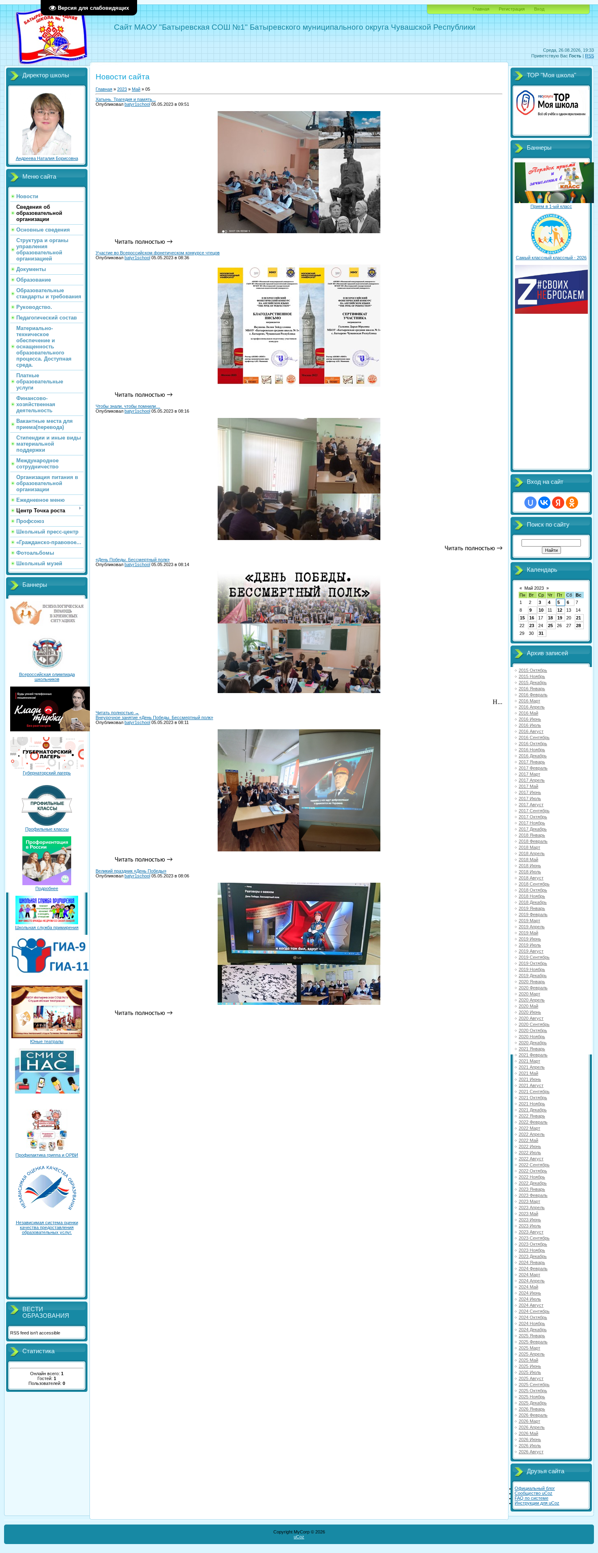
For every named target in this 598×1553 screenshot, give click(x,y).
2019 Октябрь (533, 963)
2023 (122, 89)
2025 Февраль (533, 1341)
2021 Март (529, 1061)
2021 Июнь (530, 1079)
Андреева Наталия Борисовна (47, 158)
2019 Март (529, 920)
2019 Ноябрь (532, 969)
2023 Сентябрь (534, 1238)
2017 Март (529, 774)
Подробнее (46, 888)
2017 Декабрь (533, 829)
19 (559, 617)
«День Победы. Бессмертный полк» (133, 559)
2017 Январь (532, 761)
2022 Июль (530, 1152)
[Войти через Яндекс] (558, 503)
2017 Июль (530, 798)
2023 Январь (532, 1189)
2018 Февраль (533, 841)
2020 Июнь (530, 1012)
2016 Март (529, 700)
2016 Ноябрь (532, 749)
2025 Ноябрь (532, 1396)
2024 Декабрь (533, 1329)
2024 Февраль (533, 1268)
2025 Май (528, 1360)
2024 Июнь (530, 1293)
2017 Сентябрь (534, 810)
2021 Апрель (532, 1067)
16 (531, 617)
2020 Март (529, 993)
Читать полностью (117, 712)
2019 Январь (532, 908)
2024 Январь (532, 1262)
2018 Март (529, 847)
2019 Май (528, 932)
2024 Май (528, 1286)
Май (136, 89)
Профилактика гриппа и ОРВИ (46, 1155)
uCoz (299, 1536)
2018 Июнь (530, 865)
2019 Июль (530, 945)
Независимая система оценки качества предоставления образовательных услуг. (47, 1227)
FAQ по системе (531, 1498)
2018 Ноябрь (532, 896)
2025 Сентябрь (534, 1384)
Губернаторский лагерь (47, 772)
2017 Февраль (533, 768)
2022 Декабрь (533, 1183)
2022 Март (529, 1128)
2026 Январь (532, 1408)
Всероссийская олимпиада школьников (47, 677)
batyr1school (137, 104)
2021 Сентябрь (534, 1091)
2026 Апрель (532, 1427)
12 (559, 610)
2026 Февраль (533, 1415)
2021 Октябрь (533, 1097)
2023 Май (528, 1213)
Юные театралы (46, 1041)
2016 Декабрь (533, 755)
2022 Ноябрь (532, 1177)
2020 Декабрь (533, 1042)
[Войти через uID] (530, 503)
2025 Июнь (530, 1366)
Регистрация (512, 9)
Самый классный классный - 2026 (551, 257)
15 (522, 617)
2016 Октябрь (533, 743)
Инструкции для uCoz (537, 1503)
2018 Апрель (532, 853)
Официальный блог (535, 1488)
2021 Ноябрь (532, 1103)
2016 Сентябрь (534, 737)
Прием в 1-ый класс (551, 206)
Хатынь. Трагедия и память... (126, 99)
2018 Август (531, 877)
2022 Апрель (532, 1134)
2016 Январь (532, 688)
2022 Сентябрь (534, 1164)
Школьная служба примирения (47, 927)
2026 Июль (530, 1445)
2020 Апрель (532, 999)
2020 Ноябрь (532, 1036)
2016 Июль (530, 725)
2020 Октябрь (533, 1030)
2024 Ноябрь (532, 1323)
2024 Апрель (532, 1280)
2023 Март (529, 1201)
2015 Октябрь (533, 670)
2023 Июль (530, 1225)
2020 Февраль (533, 987)
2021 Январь (532, 1048)
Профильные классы (47, 829)
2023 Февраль (533, 1195)
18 (550, 617)
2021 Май (528, 1073)
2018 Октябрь (533, 890)
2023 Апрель (532, 1207)
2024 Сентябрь (534, 1311)
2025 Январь (532, 1335)
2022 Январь (532, 1115)
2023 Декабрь (533, 1256)
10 (541, 610)
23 (531, 625)
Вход (539, 9)
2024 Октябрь (533, 1317)
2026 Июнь (530, 1439)
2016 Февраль (533, 694)
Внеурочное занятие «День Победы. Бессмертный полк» (154, 717)
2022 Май (528, 1140)
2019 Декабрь (533, 975)
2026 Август (531, 1451)
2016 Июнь (530, 719)
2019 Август (531, 951)
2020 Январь (532, 981)
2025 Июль (530, 1372)
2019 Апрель (532, 926)
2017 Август (531, 804)
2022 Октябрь (533, 1170)
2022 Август (531, 1158)
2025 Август (531, 1378)
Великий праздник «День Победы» (131, 870)
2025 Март (529, 1347)
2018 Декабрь (533, 902)
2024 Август (531, 1305)
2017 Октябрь (533, 816)
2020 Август (531, 1018)
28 (578, 625)
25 (550, 625)
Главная (481, 9)
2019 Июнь (530, 938)
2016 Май (528, 713)
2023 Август (531, 1231)
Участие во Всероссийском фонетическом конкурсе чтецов (158, 252)
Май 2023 (534, 588)
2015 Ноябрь (532, 676)
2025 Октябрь (533, 1390)
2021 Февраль (533, 1054)
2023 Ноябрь (532, 1250)
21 (578, 617)
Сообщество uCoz (533, 1493)
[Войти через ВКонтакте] (544, 503)
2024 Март (529, 1274)
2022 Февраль (533, 1122)
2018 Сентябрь (534, 883)
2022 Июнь (530, 1146)
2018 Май (528, 859)
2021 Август (531, 1085)
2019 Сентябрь (534, 957)
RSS (589, 55)
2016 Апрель (532, 706)
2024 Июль (530, 1299)
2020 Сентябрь (534, 1024)
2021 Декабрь (533, 1109)
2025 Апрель (532, 1354)
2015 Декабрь (533, 682)
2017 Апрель (532, 780)
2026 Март (529, 1421)
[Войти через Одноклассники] (572, 503)
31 (541, 633)
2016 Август (531, 731)
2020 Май (528, 1006)
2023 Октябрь (533, 1244)
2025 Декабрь (533, 1402)
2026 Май (528, 1433)
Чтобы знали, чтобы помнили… (128, 406)
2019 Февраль (533, 914)
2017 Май (528, 786)
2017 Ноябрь (532, 822)
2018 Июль (530, 871)
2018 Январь (532, 835)
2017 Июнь (530, 792)
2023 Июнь (530, 1219)
